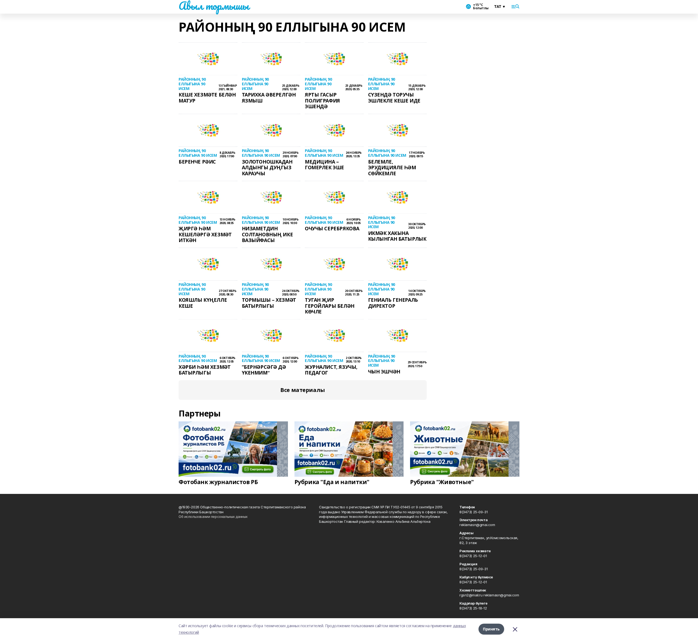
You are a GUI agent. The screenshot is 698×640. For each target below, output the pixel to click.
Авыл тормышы (214, 5)
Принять (491, 629)
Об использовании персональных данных (213, 516)
